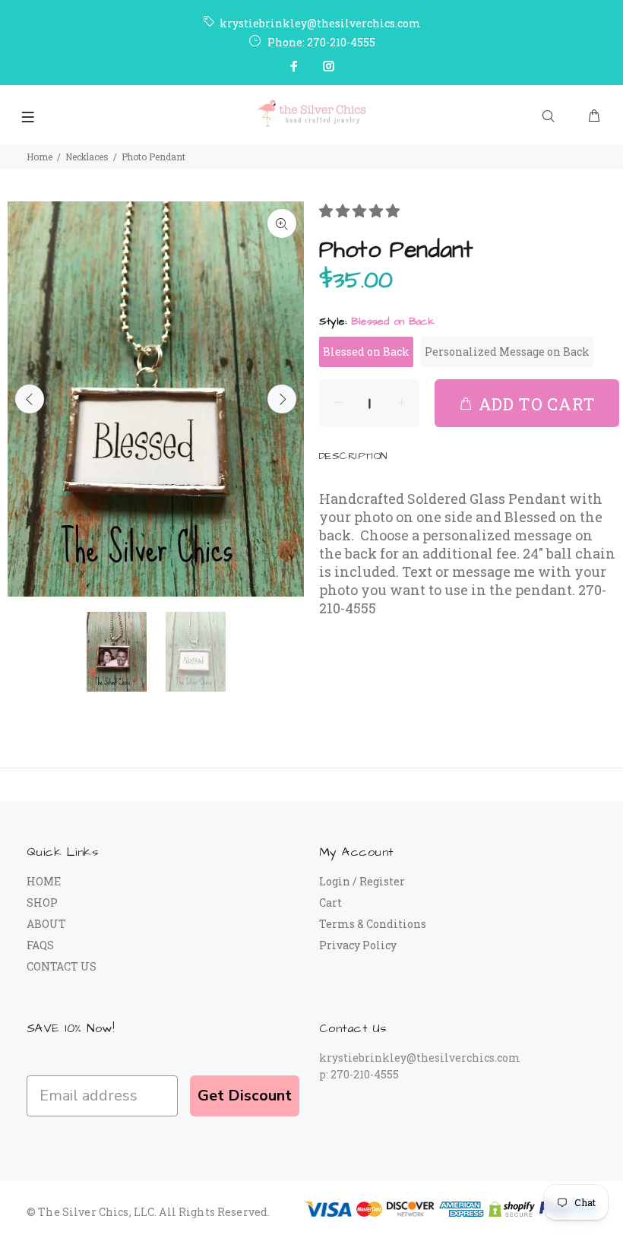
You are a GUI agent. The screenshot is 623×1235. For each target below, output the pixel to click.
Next (281, 399)
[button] (361, 210)
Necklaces (87, 156)
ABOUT (46, 924)
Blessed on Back (366, 351)
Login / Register (362, 881)
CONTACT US (61, 966)
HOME (44, 881)
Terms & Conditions (372, 924)
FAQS (40, 945)
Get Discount (245, 1095)
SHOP (42, 902)
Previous (29, 399)
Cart (330, 902)
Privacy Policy (358, 945)
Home (39, 156)
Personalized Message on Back (507, 351)
